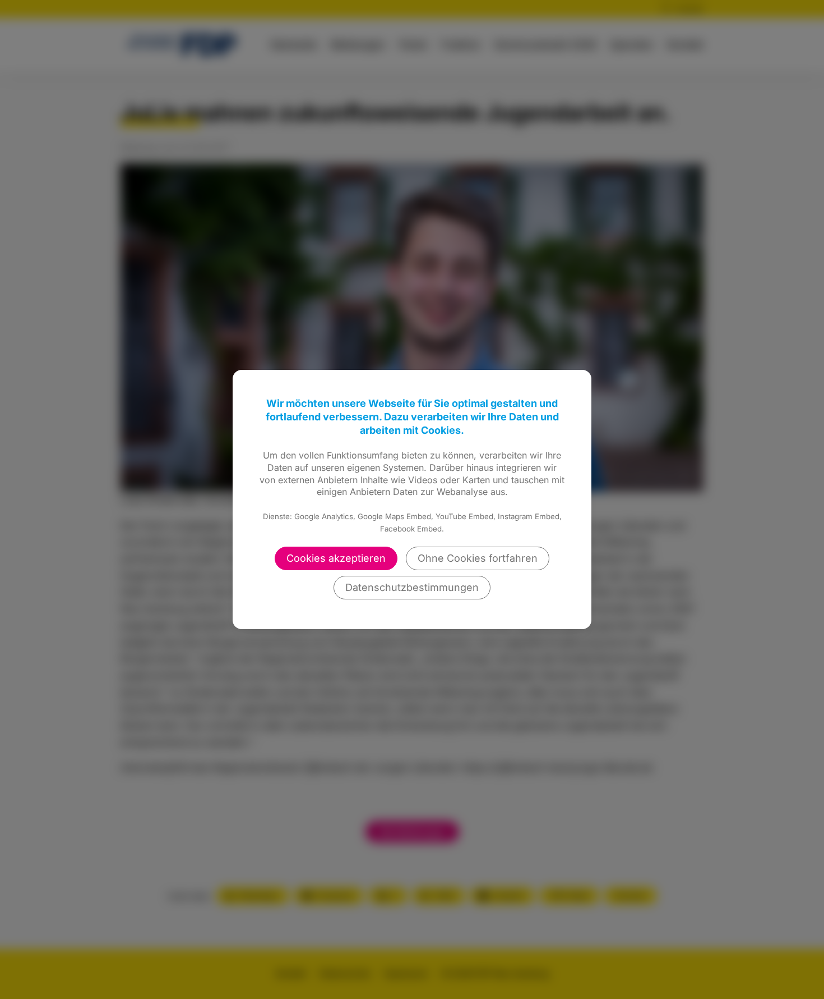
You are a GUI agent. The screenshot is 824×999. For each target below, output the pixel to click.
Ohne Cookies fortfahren (478, 558)
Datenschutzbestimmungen (412, 587)
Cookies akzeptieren (336, 558)
